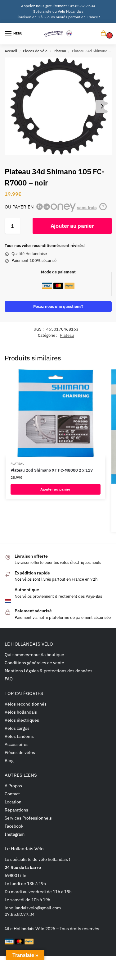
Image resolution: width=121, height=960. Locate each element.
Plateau (60, 50)
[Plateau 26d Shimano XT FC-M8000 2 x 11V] (55, 413)
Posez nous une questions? (58, 306)
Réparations (16, 810)
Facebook (14, 826)
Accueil (11, 50)
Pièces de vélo (35, 50)
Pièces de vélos (20, 752)
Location (13, 802)
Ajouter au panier (72, 225)
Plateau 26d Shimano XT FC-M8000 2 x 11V (52, 470)
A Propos (13, 786)
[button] (104, 33)
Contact (12, 794)
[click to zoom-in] (58, 106)
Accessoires (17, 744)
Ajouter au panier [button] (55, 489)
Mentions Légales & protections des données (48, 671)
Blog (9, 760)
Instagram (15, 834)
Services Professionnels (28, 818)
